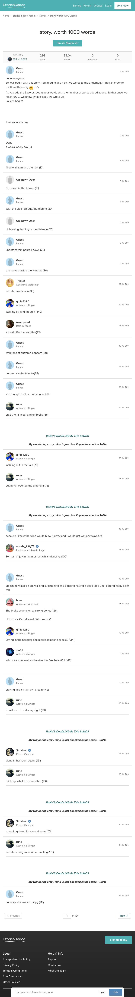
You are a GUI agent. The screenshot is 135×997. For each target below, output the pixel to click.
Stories (77, 6)
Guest (20, 68)
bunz (19, 600)
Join (115, 992)
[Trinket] (10, 282)
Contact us (54, 965)
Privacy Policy (11, 965)
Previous (15, 916)
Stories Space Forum (24, 16)
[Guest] (10, 70)
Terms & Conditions (15, 971)
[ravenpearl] (10, 324)
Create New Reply (67, 43)
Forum (87, 6)
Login (102, 992)
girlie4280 (22, 301)
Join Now (122, 6)
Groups (98, 6)
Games (43, 16)
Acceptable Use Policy (16, 959)
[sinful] (10, 652)
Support (52, 959)
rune (19, 404)
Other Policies (11, 982)
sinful (19, 650)
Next (122, 916)
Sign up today (118, 940)
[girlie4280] (10, 303)
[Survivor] (10, 752)
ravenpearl (23, 322)
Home (6, 16)
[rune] (10, 406)
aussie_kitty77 (25, 546)
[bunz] (10, 602)
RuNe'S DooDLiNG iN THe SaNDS (67, 436)
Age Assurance (12, 976)
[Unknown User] (10, 179)
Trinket (20, 281)
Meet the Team (57, 971)
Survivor (21, 750)
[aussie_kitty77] (10, 548)
